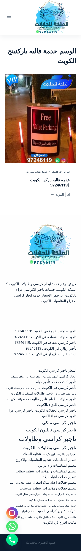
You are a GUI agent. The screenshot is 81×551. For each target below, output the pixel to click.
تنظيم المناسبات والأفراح (33, 459)
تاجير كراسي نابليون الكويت (51, 430)
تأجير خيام (43, 381)
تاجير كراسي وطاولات (47, 438)
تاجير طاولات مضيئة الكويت (27, 398)
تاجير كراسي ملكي (59, 422)
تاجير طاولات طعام (62, 398)
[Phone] (12, 540)
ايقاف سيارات (17, 376)
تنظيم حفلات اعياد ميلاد (59, 476)
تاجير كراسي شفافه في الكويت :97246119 (45, 342)
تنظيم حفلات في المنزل (19, 482)
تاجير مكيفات (49, 454)
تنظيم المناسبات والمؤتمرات (56, 471)
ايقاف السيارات (33, 376)
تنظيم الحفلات (31, 454)
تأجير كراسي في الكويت (59, 387)
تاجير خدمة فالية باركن (65, 393)
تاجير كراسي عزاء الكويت (58, 416)
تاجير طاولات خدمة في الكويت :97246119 (45, 331)
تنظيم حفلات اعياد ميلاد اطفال (54, 482)
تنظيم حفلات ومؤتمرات (59, 488)
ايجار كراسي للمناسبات (59, 376)
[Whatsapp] (12, 526)
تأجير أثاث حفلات (64, 381)
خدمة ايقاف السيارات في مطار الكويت (34, 494)
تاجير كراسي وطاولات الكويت (49, 447)
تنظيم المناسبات (64, 459)
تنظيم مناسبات (30, 488)
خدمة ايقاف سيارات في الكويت (31, 505)
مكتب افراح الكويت (22, 517)
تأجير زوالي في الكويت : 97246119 (51, 348)
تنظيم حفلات (25, 471)
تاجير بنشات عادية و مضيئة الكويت (23, 388)
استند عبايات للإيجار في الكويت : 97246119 (45, 354)
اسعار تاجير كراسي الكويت (57, 370)
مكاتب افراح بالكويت (44, 517)
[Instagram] (12, 513)
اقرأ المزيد (61, 194)
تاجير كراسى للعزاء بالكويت (56, 404)
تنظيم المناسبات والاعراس (57, 465)
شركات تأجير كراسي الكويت (56, 510)
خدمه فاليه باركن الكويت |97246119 (50, 182)
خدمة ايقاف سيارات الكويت (41, 500)
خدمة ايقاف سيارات (36, 172)
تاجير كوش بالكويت (66, 454)
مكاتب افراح (28, 511)
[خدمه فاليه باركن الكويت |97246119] (40, 118)
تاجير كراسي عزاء (20, 410)
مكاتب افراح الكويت (66, 517)
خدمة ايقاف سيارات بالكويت (62, 505)
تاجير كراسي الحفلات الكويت (55, 410)
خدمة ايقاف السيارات (65, 494)
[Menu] (9, 18)
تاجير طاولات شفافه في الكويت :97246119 (45, 337)
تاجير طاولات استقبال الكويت (32, 393)
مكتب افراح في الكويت (59, 522)
